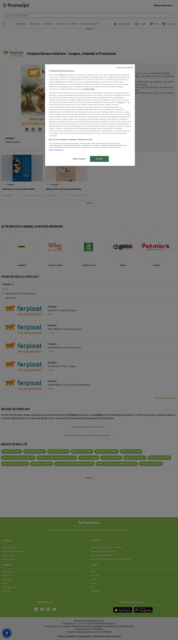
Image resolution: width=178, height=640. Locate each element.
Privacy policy (89, 89)
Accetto (99, 159)
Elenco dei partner (56, 150)
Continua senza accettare (124, 67)
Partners (121, 102)
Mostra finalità (79, 159)
